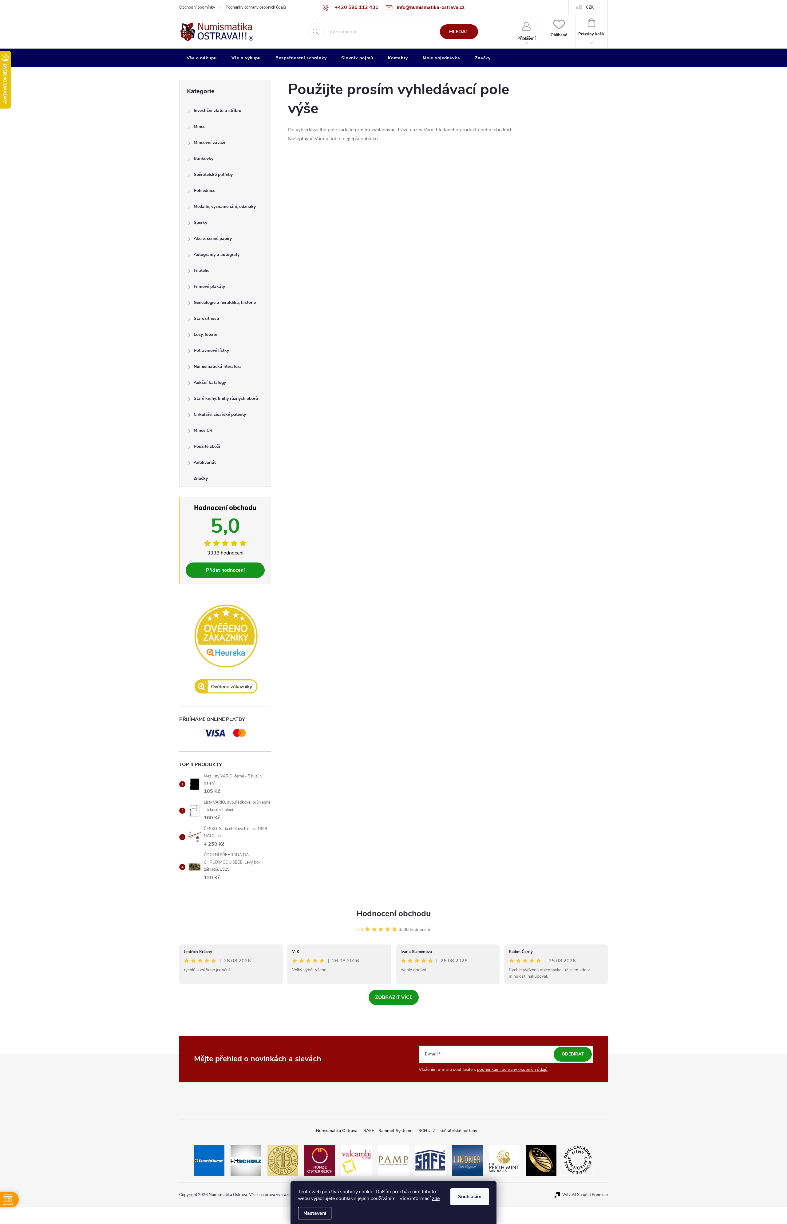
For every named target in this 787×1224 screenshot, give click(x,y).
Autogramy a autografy (216, 254)
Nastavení (314, 1213)
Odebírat (573, 1054)
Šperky (200, 222)
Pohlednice (204, 190)
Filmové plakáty (209, 286)
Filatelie (201, 270)
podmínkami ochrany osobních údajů (512, 1069)
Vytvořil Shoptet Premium (585, 1195)
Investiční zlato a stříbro (217, 110)
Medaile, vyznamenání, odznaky (225, 206)
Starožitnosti (206, 318)
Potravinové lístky (211, 350)
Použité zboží (207, 446)
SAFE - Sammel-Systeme (387, 1131)
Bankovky (203, 158)
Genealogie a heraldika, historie (225, 302)
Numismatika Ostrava (336, 1131)
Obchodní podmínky (197, 7)
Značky (201, 478)
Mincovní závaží (209, 142)
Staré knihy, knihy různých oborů (226, 398)
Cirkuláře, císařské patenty (220, 414)
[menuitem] (201, 58)
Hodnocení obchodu (393, 913)
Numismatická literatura (218, 366)
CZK (590, 7)
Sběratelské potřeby (213, 174)
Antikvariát (205, 462)
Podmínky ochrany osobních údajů (256, 7)
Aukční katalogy (210, 382)
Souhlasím (469, 1196)
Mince (199, 126)
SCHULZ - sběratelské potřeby (447, 1131)
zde (436, 1198)
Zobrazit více (393, 997)
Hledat (459, 31)
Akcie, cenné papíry (213, 238)
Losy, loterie (205, 334)
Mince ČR (203, 430)
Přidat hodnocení (225, 570)
